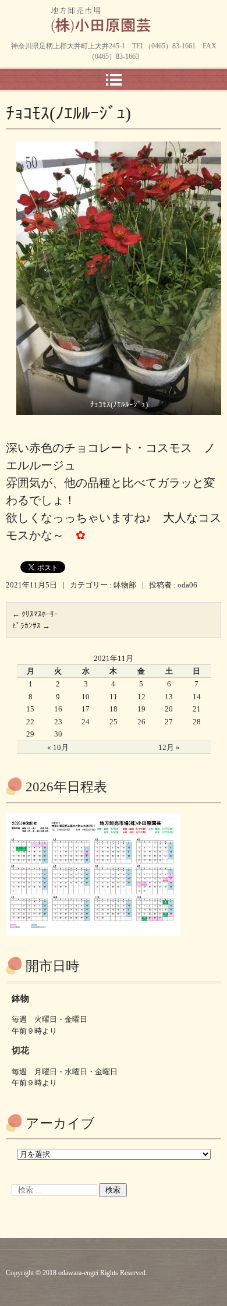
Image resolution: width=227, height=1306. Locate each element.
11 (113, 696)
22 (30, 721)
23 (58, 721)
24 (85, 721)
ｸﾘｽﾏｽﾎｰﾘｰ (35, 614)
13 (169, 696)
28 (197, 721)
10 (85, 696)
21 (197, 709)
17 (85, 709)
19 (141, 709)
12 (141, 696)
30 (58, 734)
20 (169, 709)
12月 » (169, 747)
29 (30, 734)
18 (113, 709)
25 (113, 721)
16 (58, 709)
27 (169, 721)
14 (197, 696)
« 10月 (58, 747)
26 (141, 721)
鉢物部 (125, 585)
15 (30, 709)
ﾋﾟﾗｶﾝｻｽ (31, 625)
